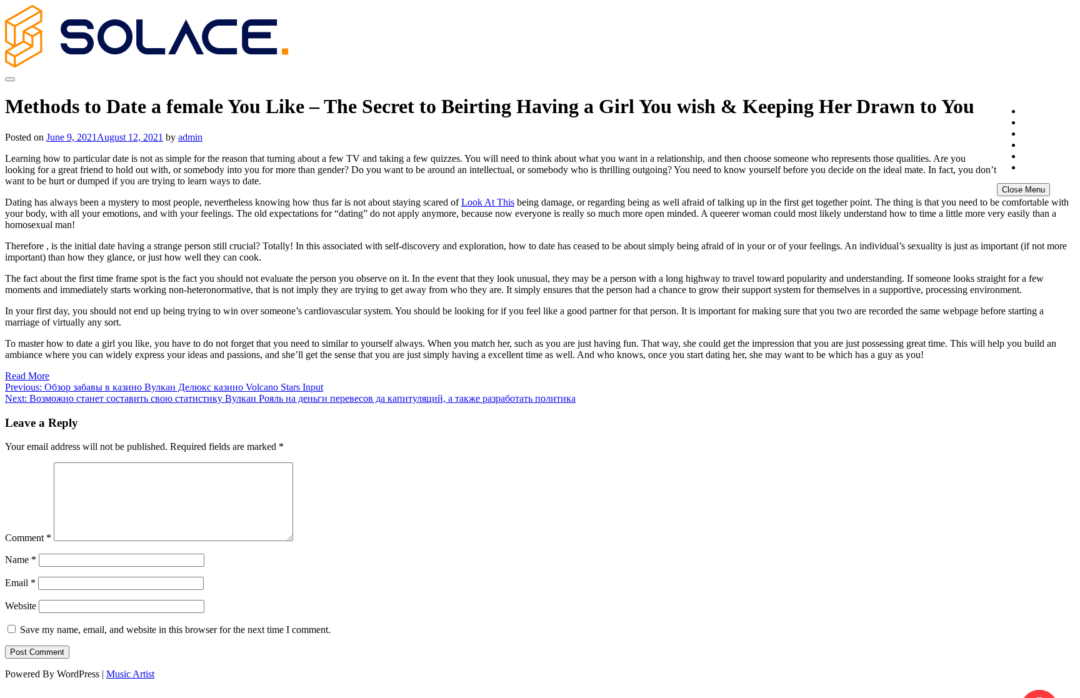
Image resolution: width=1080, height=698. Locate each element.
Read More (27, 376)
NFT (1030, 156)
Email (20, 582)
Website (20, 606)
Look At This (487, 202)
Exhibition (1041, 134)
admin (190, 137)
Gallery (1036, 145)
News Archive (1048, 167)
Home (1033, 111)
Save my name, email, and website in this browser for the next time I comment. (175, 629)
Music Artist (130, 674)
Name (20, 559)
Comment (28, 537)
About (1033, 122)
